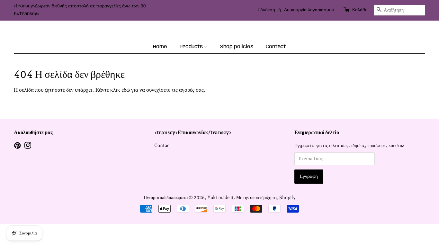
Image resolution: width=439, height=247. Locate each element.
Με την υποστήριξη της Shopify (266, 197)
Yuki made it (220, 197)
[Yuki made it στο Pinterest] (17, 146)
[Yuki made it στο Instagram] (27, 146)
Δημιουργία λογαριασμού (309, 10)
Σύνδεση (266, 10)
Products (192, 47)
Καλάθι (359, 10)
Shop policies (236, 47)
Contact (276, 47)
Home (160, 47)
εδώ (125, 90)
